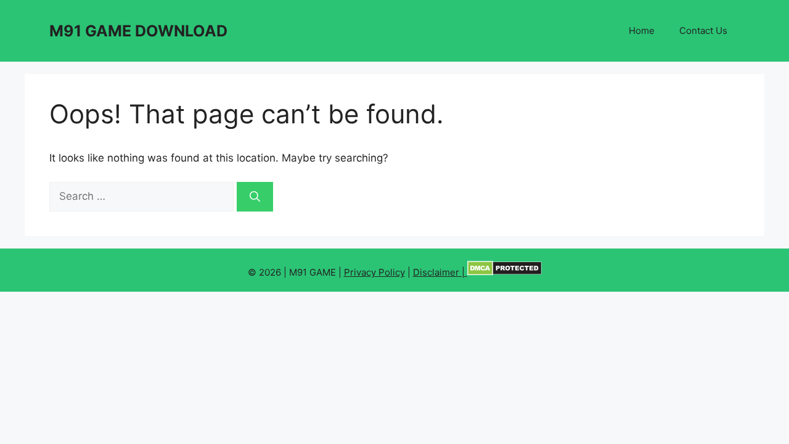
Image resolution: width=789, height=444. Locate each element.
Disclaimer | (440, 272)
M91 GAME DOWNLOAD (138, 31)
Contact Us (703, 30)
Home (642, 30)
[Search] (255, 197)
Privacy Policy (374, 272)
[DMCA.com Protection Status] (504, 272)
